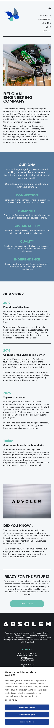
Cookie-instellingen (27, 722)
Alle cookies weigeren (27, 715)
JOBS (48, 27)
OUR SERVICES (45, 15)
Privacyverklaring (27, 696)
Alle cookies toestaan (27, 707)
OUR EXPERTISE (44, 19)
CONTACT (47, 31)
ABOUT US (46, 23)
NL (50, 8)
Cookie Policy (11, 699)
